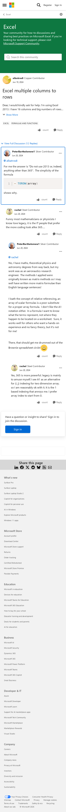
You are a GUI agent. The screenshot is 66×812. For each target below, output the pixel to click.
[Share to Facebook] (22, 467)
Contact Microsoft (22, 800)
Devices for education (13, 594)
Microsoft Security (11, 648)
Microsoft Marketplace (13, 723)
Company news (10, 760)
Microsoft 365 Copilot (13, 675)
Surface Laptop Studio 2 (14, 493)
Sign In (58, 5)
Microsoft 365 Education (14, 605)
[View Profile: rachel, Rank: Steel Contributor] (9, 211)
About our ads (10, 806)
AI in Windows (10, 509)
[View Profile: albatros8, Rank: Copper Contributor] (7, 80)
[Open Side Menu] (4, 5)
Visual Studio (9, 733)
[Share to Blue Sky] (38, 467)
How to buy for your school (15, 611)
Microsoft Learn (10, 706)
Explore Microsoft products (15, 515)
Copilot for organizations (14, 498)
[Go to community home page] (11, 5)
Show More (12, 114)
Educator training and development (18, 616)
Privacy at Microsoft (12, 765)
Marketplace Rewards (13, 728)
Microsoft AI (9, 642)
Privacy (36, 800)
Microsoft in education (13, 589)
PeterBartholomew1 (23, 151)
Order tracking (10, 557)
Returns (7, 552)
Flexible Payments (11, 573)
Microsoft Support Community (21, 43)
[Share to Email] (50, 467)
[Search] (39, 5)
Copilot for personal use (14, 504)
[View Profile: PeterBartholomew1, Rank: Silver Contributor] (7, 153)
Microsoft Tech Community (15, 717)
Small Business (10, 680)
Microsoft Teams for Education (16, 600)
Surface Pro (8, 482)
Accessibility (9, 781)
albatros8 (18, 78)
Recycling (50, 803)
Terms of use (9, 803)
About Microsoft (10, 754)
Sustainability (9, 787)
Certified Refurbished (12, 563)
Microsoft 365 (9, 658)
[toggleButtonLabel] (61, 14)
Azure (6, 696)
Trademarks (23, 803)
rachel (17, 209)
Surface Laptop (10, 488)
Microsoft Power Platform (14, 664)
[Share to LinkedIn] (16, 467)
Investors (8, 770)
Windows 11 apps (11, 520)
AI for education (10, 627)
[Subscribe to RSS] (44, 467)
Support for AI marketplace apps (17, 712)
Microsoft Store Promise (14, 568)
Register (47, 5)
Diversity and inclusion (13, 776)
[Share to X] (27, 467)
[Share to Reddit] (33, 467)
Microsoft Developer (12, 701)
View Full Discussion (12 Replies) (21, 143)
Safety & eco (37, 803)
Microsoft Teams (10, 669)
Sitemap (7, 800)
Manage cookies (50, 800)
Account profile (10, 536)
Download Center (11, 541)
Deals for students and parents (16, 621)
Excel (8, 14)
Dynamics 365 (10, 653)
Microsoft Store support (14, 546)
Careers (7, 749)
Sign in (18, 429)
